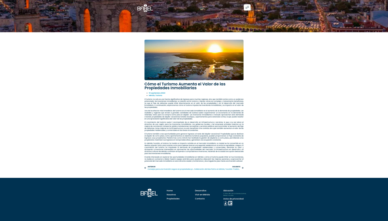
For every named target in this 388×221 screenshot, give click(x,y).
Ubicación (228, 190)
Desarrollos (200, 190)
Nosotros (171, 194)
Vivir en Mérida (202, 194)
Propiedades (173, 198)
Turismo (158, 95)
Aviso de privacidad (233, 198)
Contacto (200, 198)
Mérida (152, 95)
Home (170, 190)
